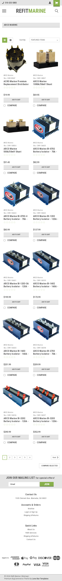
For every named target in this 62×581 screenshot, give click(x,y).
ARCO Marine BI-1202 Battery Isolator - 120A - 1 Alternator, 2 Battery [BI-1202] (45, 220)
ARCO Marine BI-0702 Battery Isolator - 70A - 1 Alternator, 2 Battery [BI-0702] (45, 153)
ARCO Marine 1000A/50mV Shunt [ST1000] (42, 84)
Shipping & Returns (31, 515)
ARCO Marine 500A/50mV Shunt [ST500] (12, 151)
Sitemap (24, 576)
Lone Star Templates (40, 579)
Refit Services (31, 533)
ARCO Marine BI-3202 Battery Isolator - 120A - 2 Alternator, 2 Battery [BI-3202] (16, 422)
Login (27, 512)
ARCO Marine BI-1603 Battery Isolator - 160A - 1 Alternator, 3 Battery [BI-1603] (16, 355)
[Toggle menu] (4, 11)
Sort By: (22, 40)
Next (55, 457)
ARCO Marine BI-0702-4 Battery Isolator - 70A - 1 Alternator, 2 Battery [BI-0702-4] (15, 220)
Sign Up (34, 512)
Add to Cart (16, 100)
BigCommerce (18, 579)
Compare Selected (49, 466)
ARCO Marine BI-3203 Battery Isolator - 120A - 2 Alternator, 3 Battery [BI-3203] (45, 422)
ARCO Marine (8, 75)
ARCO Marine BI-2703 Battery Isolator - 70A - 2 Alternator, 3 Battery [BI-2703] (45, 355)
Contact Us (31, 539)
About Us (31, 529)
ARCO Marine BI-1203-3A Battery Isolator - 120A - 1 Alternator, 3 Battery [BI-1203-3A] (16, 287)
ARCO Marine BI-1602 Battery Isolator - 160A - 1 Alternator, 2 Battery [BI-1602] (45, 287)
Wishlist (31, 509)
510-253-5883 (11, 3)
